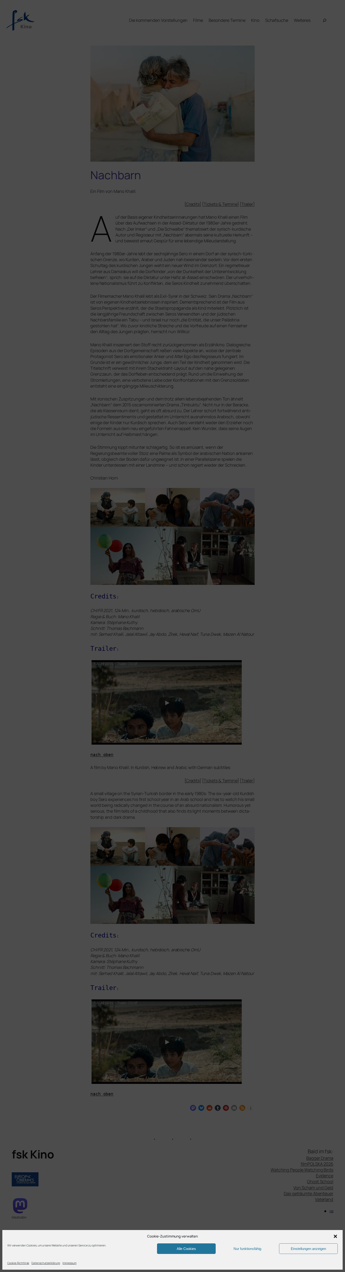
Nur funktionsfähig (247, 1249)
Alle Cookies (186, 1249)
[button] (335, 1236)
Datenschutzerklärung (45, 1263)
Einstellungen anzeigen (308, 1249)
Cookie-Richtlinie (18, 1263)
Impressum (69, 1263)
